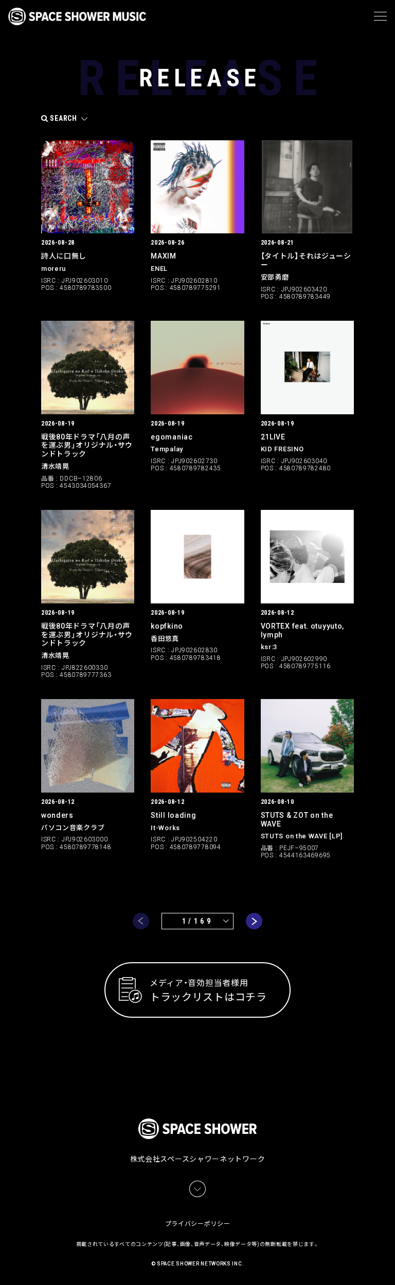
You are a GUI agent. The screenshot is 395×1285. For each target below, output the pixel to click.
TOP (389, 1265)
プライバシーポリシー (197, 1223)
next (254, 921)
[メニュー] (380, 16)
